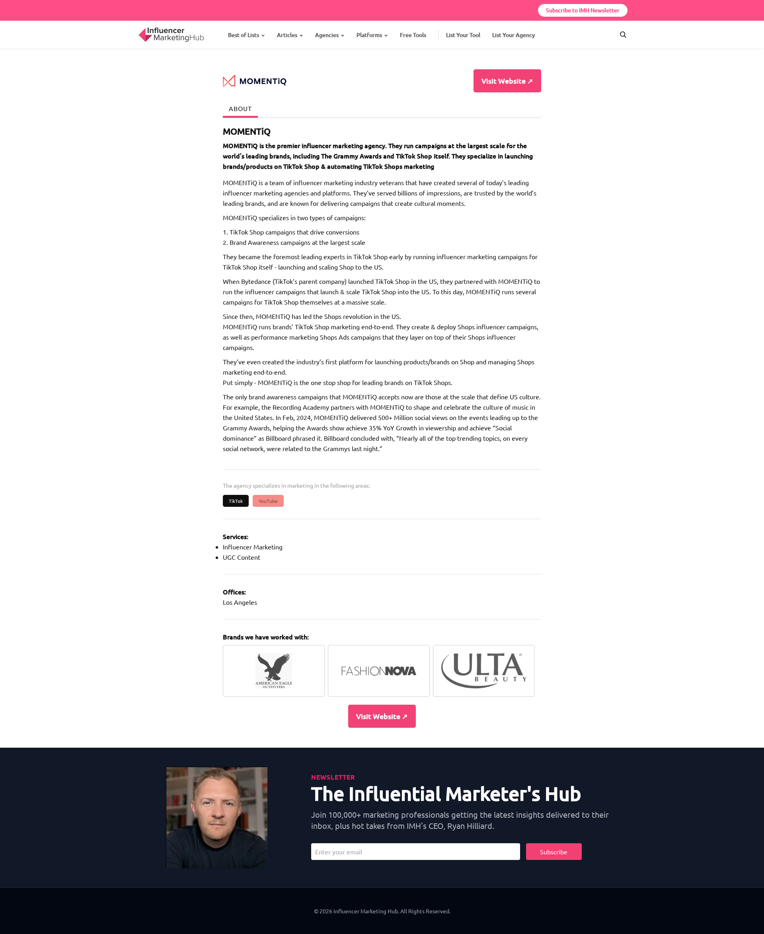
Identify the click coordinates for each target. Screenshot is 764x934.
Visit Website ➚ (507, 80)
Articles (287, 35)
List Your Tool (463, 35)
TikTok (236, 501)
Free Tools (413, 35)
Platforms (369, 35)
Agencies (327, 35)
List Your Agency (513, 35)
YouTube (268, 501)
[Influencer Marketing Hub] (138, 27)
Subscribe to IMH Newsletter (583, 10)
